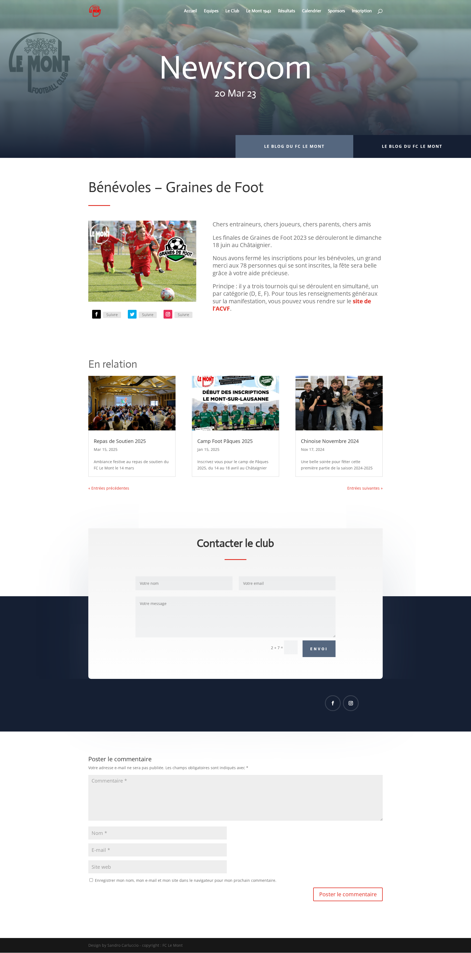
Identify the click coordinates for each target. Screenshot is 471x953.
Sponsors (336, 11)
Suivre (112, 314)
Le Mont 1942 (258, 11)
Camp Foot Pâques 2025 (225, 441)
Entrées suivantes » (365, 488)
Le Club (232, 11)
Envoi (319, 648)
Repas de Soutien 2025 (120, 441)
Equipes (211, 11)
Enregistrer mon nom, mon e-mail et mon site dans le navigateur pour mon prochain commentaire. (185, 880)
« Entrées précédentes (108, 488)
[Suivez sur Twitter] (132, 314)
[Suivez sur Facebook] (96, 314)
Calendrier (311, 11)
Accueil (190, 11)
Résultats (286, 11)
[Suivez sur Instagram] (168, 314)
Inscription (362, 11)
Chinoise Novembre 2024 (330, 441)
